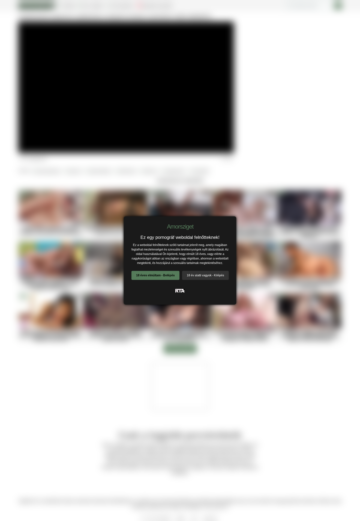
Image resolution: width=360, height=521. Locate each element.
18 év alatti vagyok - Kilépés (205, 275)
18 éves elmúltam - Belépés (155, 275)
